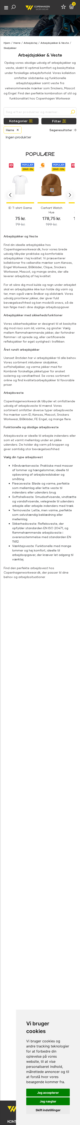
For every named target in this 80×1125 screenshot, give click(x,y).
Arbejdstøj (30, 42)
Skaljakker (10, 48)
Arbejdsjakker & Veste (55, 42)
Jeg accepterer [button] (48, 1092)
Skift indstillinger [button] (48, 1110)
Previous (10, 195)
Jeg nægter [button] (48, 1101)
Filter (56, 121)
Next (70, 195)
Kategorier (18, 121)
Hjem (7, 42)
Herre (16, 42)
